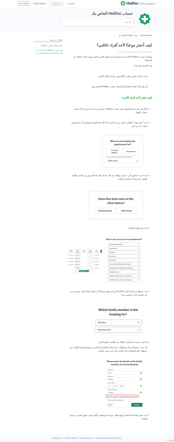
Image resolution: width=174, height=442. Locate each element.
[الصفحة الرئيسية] (138, 5)
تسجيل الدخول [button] (56, 3)
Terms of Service (86, 438)
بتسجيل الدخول (92, 109)
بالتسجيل (136, 109)
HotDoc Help (146, 35)
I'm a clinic (24, 4)
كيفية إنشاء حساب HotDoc (51, 46)
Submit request (39, 4)
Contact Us (57, 438)
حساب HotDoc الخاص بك (128, 35)
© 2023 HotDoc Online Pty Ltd (108, 438)
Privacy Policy (71, 438)
